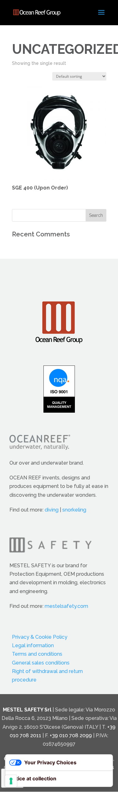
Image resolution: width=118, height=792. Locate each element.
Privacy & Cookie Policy (39, 637)
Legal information (33, 645)
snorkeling (74, 510)
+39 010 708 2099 (71, 735)
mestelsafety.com (66, 606)
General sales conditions (41, 663)
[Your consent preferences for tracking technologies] (11, 781)
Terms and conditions (37, 654)
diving (52, 510)
